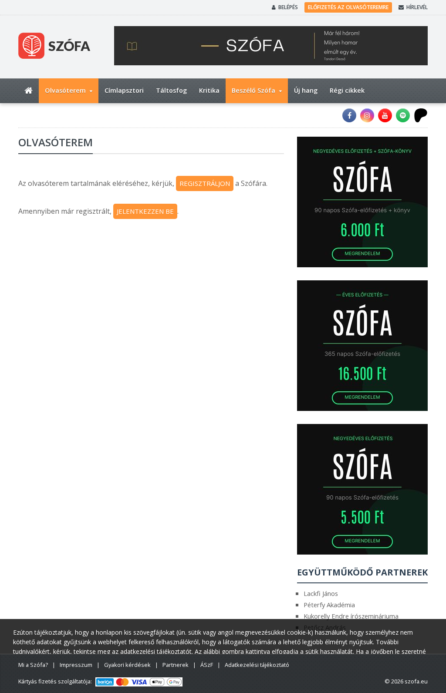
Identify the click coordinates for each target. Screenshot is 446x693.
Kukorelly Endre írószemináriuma (351, 616)
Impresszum (76, 665)
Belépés (288, 7)
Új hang (306, 90)
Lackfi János (321, 593)
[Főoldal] (28, 90)
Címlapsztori (124, 90)
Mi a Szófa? (33, 665)
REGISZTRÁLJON (204, 183)
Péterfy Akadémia (329, 604)
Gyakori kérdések (127, 665)
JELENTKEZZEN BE (145, 211)
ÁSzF (206, 665)
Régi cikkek (347, 90)
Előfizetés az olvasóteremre (348, 7)
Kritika (209, 90)
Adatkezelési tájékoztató (257, 665)
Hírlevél (417, 7)
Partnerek (175, 665)
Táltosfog (171, 90)
